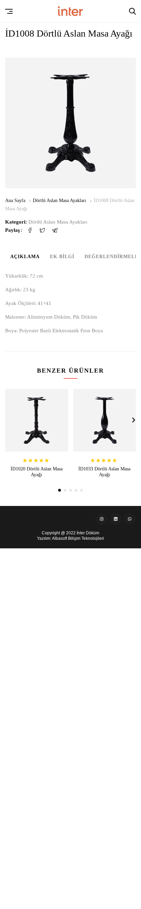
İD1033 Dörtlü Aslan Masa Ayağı (104, 471)
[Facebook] (30, 230)
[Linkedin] (116, 519)
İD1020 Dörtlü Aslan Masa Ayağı (37, 471)
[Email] (67, 230)
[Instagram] (101, 519)
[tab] (25, 258)
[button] (9, 11)
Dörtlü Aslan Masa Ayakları (59, 200)
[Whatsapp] (130, 519)
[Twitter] (42, 230)
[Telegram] (54, 230)
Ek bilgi (62, 256)
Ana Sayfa (15, 200)
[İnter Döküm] (70, 11)
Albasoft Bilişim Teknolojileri (78, 538)
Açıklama (25, 256)
